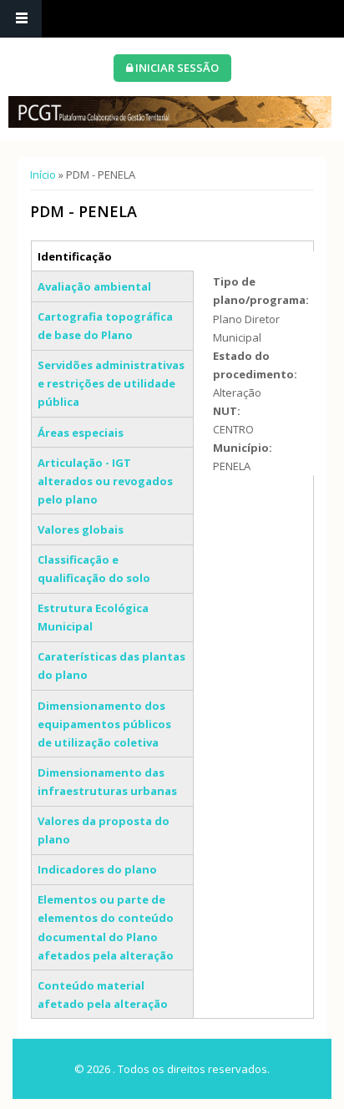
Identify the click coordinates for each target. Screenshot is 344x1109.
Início (43, 174)
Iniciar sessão (176, 67)
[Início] (169, 112)
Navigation (21, 19)
